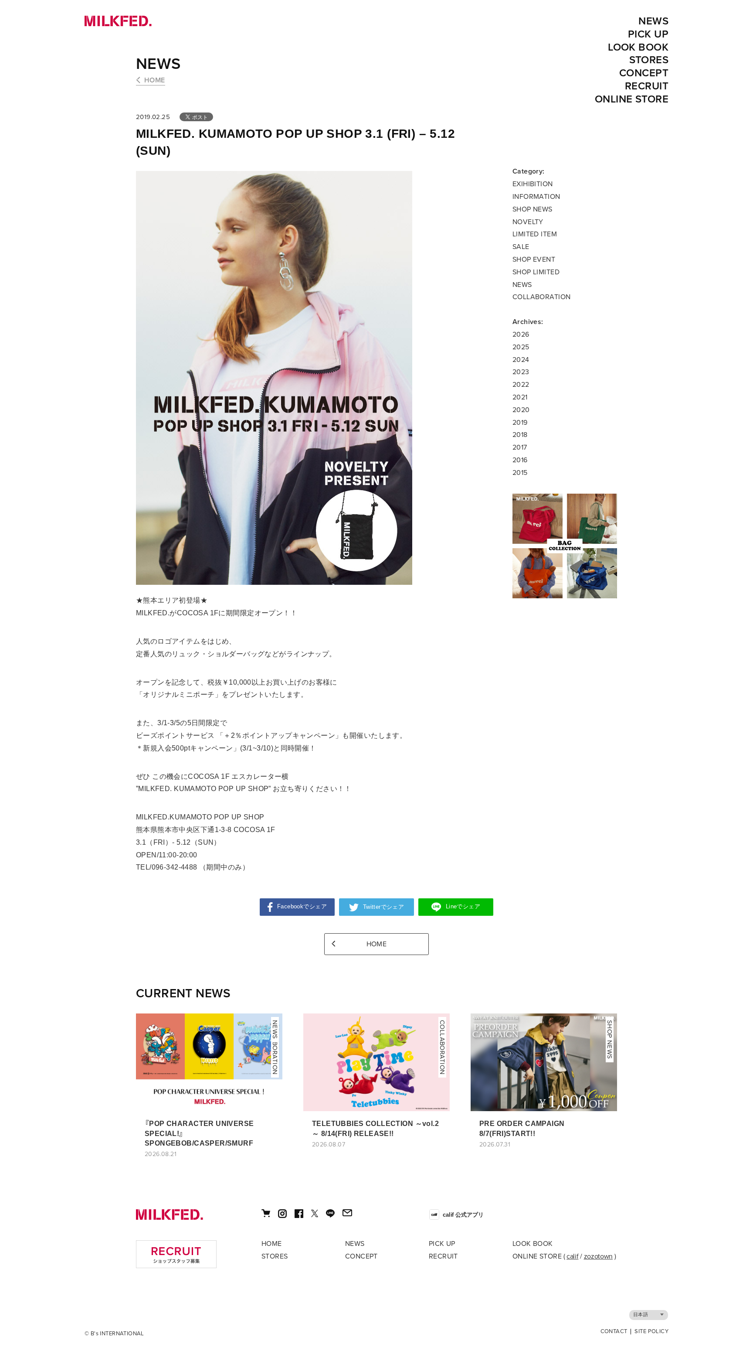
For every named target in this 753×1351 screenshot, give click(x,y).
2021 (520, 397)
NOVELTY (527, 222)
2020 (521, 410)
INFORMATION (536, 196)
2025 (520, 347)
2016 (520, 460)
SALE (520, 246)
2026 (520, 334)
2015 (520, 472)
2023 (520, 372)
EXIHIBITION (532, 184)
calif (572, 1256)
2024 (520, 359)
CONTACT (614, 1331)
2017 (519, 447)
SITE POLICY (651, 1331)
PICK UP (648, 34)
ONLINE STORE (631, 99)
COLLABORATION (541, 297)
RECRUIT (646, 86)
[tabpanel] (564, 546)
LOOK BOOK (638, 47)
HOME (154, 80)
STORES (649, 60)
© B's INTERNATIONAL (114, 1333)
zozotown (598, 1256)
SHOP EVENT (533, 259)
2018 (520, 434)
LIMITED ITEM (534, 234)
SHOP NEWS (532, 209)
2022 (520, 384)
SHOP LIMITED (536, 272)
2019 (520, 422)
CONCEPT (643, 73)
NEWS (653, 21)
